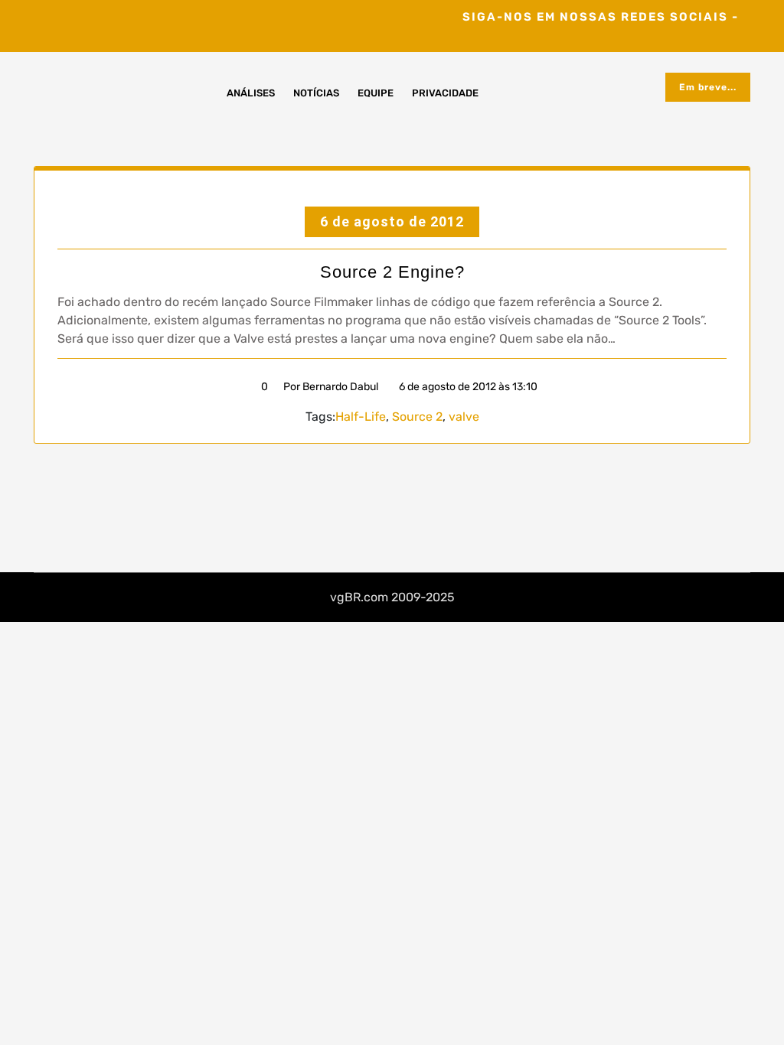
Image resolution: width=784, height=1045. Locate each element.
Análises (251, 93)
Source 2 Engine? (392, 272)
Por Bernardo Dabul (330, 386)
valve (464, 416)
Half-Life (360, 416)
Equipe (376, 93)
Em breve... (708, 87)
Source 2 (417, 416)
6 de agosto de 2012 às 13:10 (467, 386)
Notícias (316, 93)
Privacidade (445, 93)
